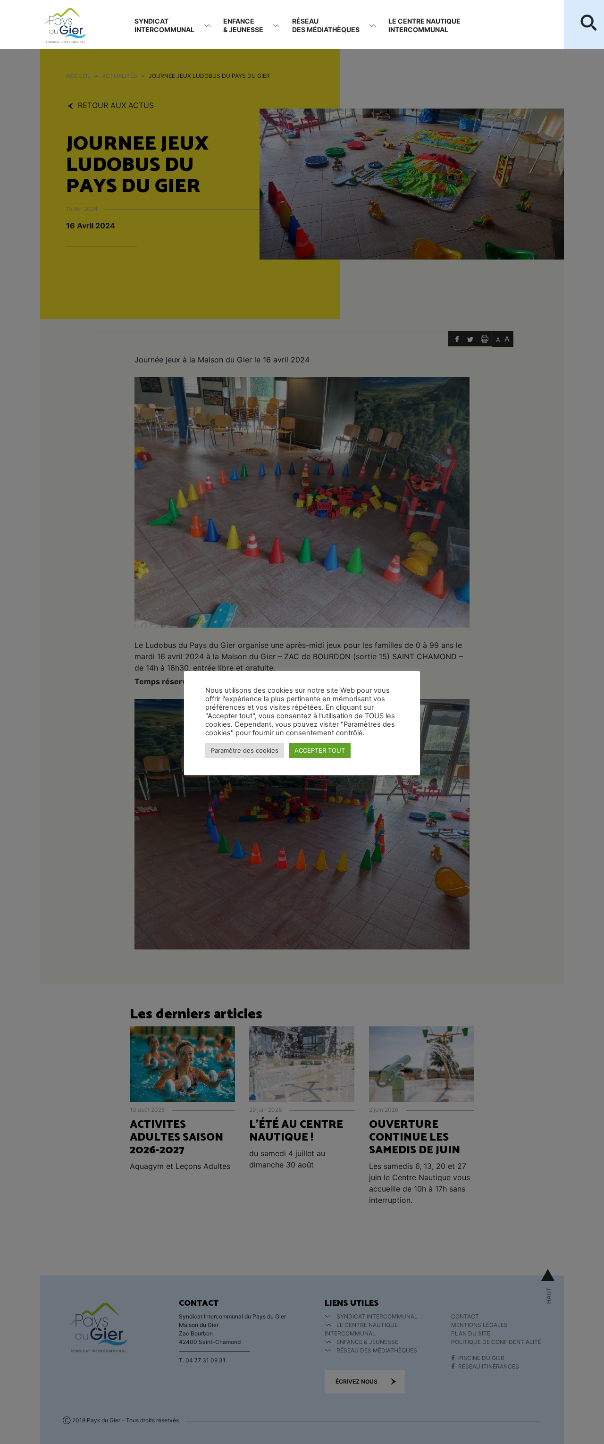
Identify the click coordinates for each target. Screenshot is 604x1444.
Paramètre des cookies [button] (244, 750)
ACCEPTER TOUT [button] (319, 750)
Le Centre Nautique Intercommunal (424, 25)
